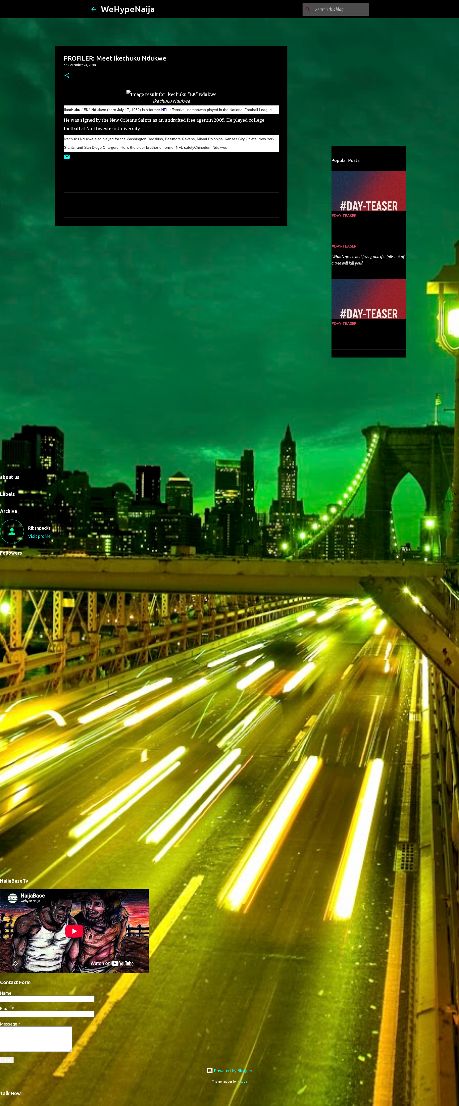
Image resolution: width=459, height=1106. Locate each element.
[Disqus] (229, 668)
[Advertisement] (171, 271)
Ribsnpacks (39, 528)
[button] (67, 75)
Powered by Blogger (232, 1070)
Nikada (242, 1081)
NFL (164, 110)
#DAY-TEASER (344, 216)
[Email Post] (67, 158)
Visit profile (39, 536)
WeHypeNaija (128, 9)
